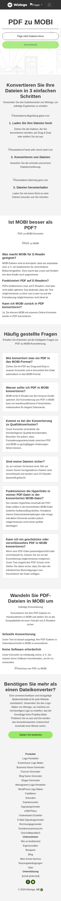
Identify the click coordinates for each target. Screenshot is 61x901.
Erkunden (30, 798)
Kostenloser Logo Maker (30, 763)
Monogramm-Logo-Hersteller (30, 785)
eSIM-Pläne (30, 811)
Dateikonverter (30, 802)
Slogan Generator (30, 780)
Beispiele (31, 850)
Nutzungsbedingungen (30, 863)
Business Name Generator (30, 767)
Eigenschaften (30, 845)
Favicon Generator (30, 771)
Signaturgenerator (30, 806)
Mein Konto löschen (30, 859)
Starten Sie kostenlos (30, 735)
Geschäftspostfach (30, 833)
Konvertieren (30, 44)
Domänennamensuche (30, 828)
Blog (30, 854)
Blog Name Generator (30, 776)
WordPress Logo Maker (30, 789)
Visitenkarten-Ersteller (30, 815)
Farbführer (30, 793)
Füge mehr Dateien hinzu (30, 36)
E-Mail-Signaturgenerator (30, 820)
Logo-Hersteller (30, 758)
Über (30, 867)
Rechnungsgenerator (30, 824)
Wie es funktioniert (30, 841)
